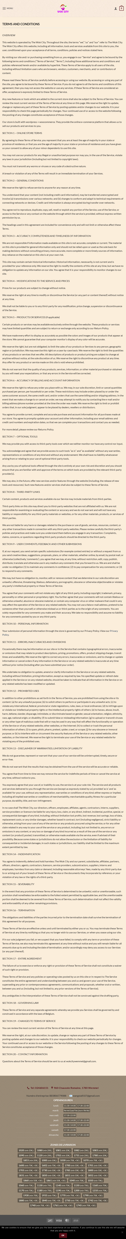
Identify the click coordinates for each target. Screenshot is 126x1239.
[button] (7, 8)
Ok (63, 1235)
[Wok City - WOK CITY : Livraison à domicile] (63, 8)
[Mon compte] (115, 8)
